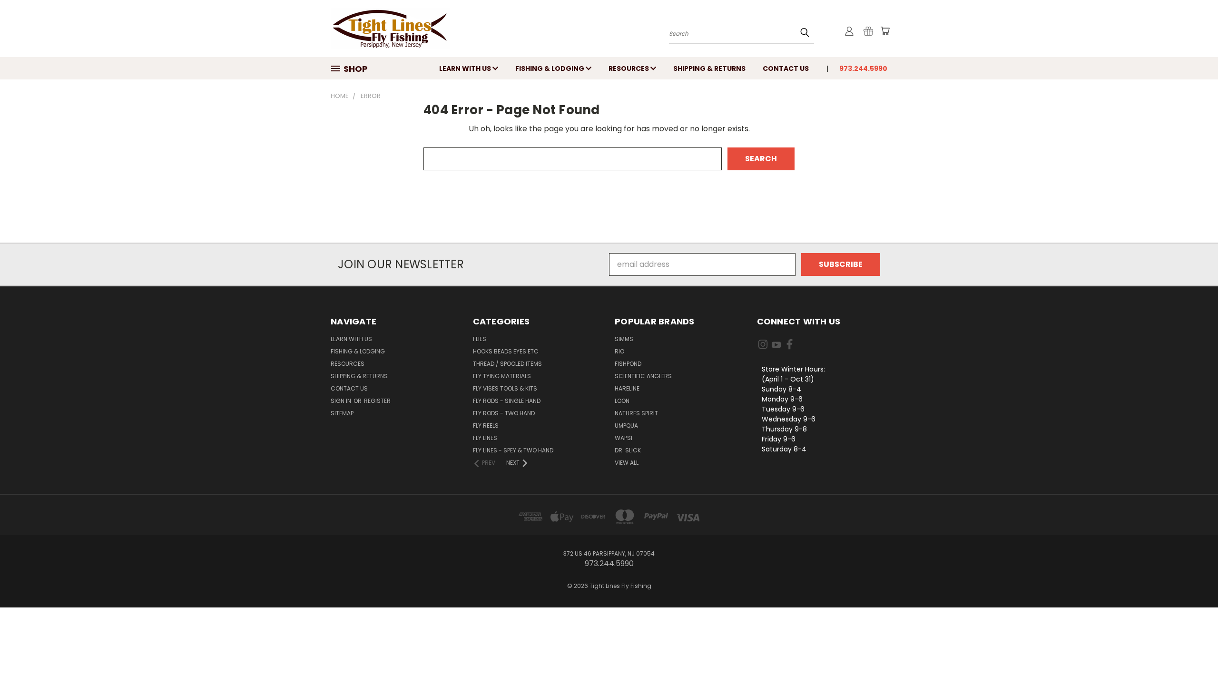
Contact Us (786, 68)
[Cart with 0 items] (885, 31)
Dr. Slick (628, 450)
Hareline (627, 388)
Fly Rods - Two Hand (504, 413)
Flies (479, 339)
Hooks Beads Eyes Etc (506, 351)
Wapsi (623, 438)
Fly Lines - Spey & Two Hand (513, 450)
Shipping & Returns (709, 68)
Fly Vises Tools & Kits (505, 388)
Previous (1191, 655)
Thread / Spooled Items (507, 364)
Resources (629, 68)
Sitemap (342, 413)
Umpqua (626, 425)
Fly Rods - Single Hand (506, 401)
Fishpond (628, 364)
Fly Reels (486, 425)
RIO (619, 351)
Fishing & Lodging (550, 68)
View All (626, 463)
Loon (622, 401)
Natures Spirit (636, 413)
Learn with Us (465, 68)
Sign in (342, 401)
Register (377, 401)
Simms (624, 339)
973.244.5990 (863, 68)
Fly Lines (485, 438)
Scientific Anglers (643, 376)
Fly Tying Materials (502, 376)
